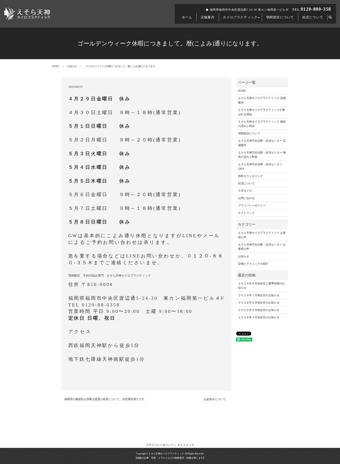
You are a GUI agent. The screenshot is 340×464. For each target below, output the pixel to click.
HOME (55, 66)
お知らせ (72, 66)
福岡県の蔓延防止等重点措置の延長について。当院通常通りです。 (105, 399)
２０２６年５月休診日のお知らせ (258, 310)
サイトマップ (246, 212)
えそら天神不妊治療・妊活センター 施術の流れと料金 (262, 154)
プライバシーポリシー (252, 205)
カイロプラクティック (240, 17)
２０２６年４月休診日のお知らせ (258, 317)
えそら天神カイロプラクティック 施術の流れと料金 (262, 123)
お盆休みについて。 (216, 399)
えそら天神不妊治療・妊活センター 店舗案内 (262, 143)
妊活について (312, 17)
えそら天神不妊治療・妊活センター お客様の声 (262, 246)
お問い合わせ (246, 198)
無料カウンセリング (250, 176)
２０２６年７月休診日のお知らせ (258, 295)
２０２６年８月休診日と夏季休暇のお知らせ (261, 285)
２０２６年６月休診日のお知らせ (258, 302)
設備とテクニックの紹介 (253, 263)
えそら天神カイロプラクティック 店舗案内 (262, 100)
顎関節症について (280, 17)
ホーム (187, 17)
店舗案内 (207, 17)
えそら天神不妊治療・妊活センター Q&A (260, 166)
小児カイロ (245, 190)
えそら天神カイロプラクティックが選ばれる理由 (261, 112)
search (332, 17)
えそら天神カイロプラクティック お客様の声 (262, 235)
